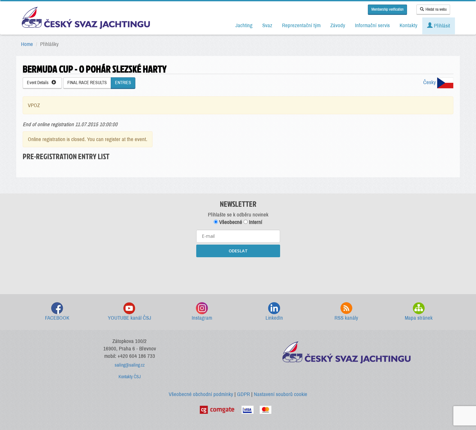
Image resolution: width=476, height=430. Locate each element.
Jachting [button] (244, 25)
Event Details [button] (39, 82)
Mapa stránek (419, 318)
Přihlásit (441, 25)
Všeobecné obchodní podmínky (201, 394)
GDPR (243, 394)
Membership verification (387, 9)
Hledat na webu (436, 9)
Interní (255, 222)
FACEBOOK (57, 318)
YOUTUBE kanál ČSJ (129, 318)
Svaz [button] (267, 25)
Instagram (202, 318)
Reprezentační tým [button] (301, 25)
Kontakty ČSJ (130, 376)
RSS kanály (346, 318)
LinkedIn (274, 318)
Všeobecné (230, 222)
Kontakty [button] (408, 25)
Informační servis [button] (372, 25)
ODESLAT (238, 251)
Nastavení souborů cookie (280, 394)
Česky (430, 82)
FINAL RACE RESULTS (87, 82)
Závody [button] (337, 25)
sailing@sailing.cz (130, 365)
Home (27, 44)
